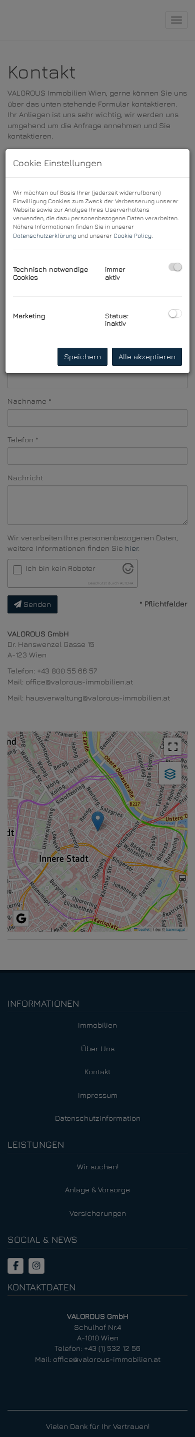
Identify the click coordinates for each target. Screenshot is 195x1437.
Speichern (82, 356)
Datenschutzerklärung (44, 235)
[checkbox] (175, 267)
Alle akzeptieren (147, 356)
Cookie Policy (133, 235)
